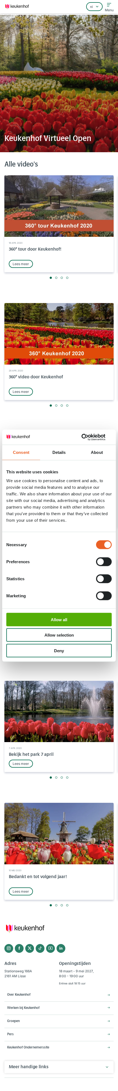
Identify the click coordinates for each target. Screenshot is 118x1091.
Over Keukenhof (18, 994)
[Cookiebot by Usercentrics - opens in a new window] (88, 437)
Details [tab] (59, 452)
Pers (10, 1034)
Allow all (59, 619)
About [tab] (97, 452)
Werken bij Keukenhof (23, 1008)
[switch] (104, 561)
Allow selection (59, 635)
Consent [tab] (21, 452)
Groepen (13, 1021)
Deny (59, 650)
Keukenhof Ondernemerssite (28, 1047)
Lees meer (21, 264)
